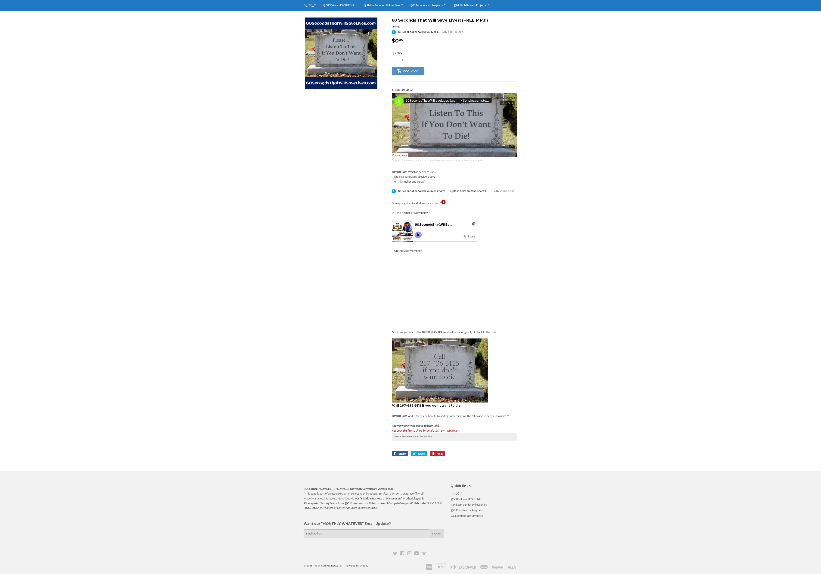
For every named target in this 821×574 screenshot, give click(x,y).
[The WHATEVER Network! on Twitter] (395, 554)
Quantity (397, 53)
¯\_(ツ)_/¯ (310, 5)
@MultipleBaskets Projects (469, 5)
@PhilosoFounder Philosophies (382, 5)
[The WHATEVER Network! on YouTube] (416, 554)
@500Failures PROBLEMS (338, 5)
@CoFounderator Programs (427, 5)
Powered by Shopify (357, 565)
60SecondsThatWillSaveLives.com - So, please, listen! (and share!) (449, 160)
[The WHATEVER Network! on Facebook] (402, 554)
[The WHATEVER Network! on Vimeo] (424, 554)
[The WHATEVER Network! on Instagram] (409, 554)
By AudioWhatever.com (403, 160)
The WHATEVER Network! (327, 565)
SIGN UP (436, 534)
